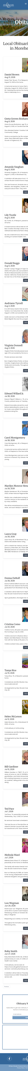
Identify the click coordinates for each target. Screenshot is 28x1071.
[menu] (25, 3)
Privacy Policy (20, 1068)
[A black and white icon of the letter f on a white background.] (9, 1059)
